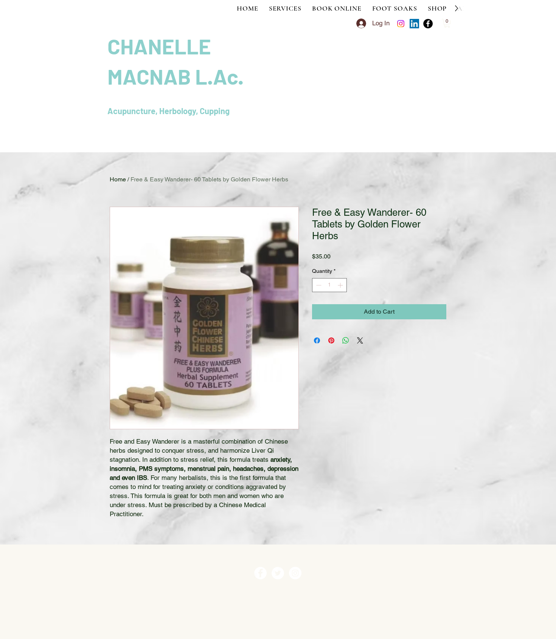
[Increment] (341, 285)
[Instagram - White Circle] (295, 573)
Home (118, 179)
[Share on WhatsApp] (345, 340)
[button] (447, 23)
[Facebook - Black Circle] (428, 23)
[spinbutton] (329, 285)
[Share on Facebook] (316, 340)
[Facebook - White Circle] (260, 573)
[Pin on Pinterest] (331, 340)
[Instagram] (400, 23)
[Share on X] (360, 340)
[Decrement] (318, 285)
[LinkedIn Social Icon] (414, 23)
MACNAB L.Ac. (175, 76)
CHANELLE (161, 46)
